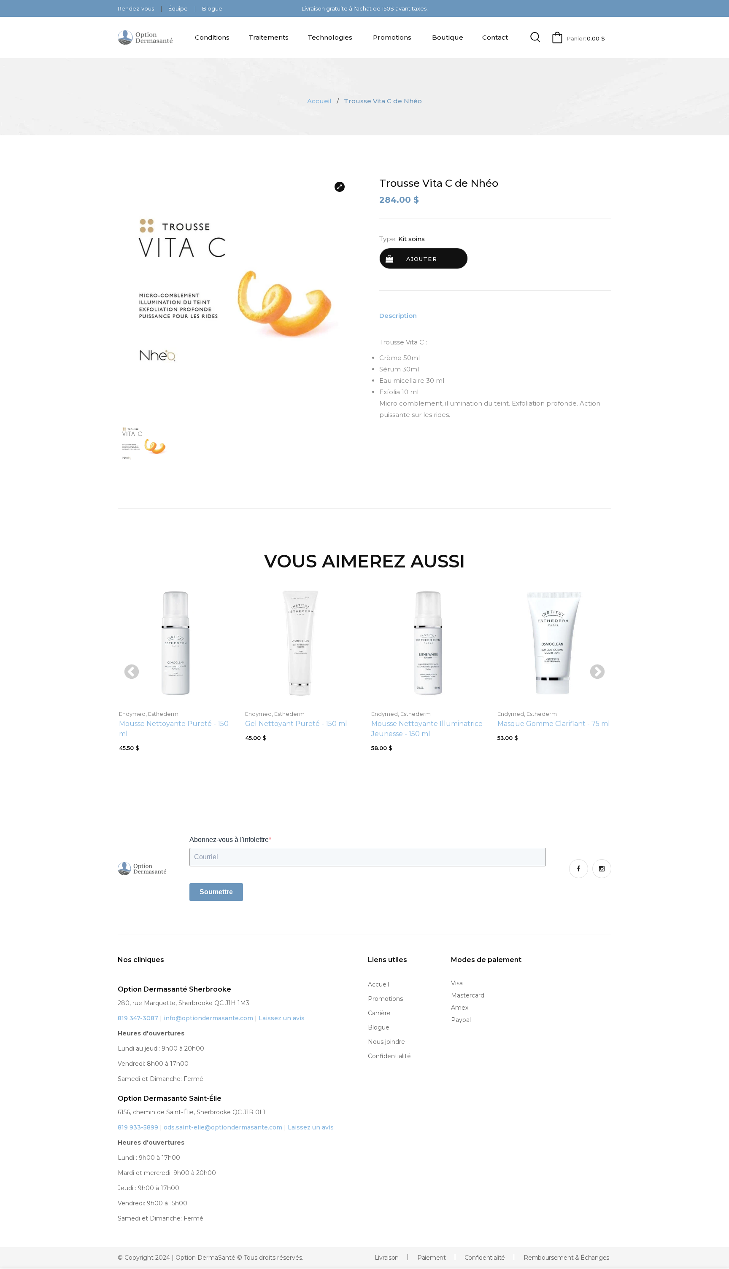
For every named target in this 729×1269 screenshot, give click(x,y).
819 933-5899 (138, 1127)
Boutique (447, 37)
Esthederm (163, 713)
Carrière (379, 1013)
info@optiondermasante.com (208, 1018)
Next (597, 672)
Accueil (319, 101)
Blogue (212, 8)
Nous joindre (386, 1042)
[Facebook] (578, 868)
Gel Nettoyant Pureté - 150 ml (296, 724)
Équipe (178, 8)
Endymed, (133, 713)
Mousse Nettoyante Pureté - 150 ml (174, 729)
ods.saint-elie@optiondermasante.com (223, 1127)
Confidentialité (389, 1056)
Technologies (330, 37)
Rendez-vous (136, 8)
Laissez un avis (282, 1018)
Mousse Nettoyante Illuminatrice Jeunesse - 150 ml (427, 729)
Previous (131, 672)
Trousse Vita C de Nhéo (438, 183)
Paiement (431, 1257)
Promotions (392, 37)
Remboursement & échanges (566, 1257)
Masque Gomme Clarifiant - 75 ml (553, 724)
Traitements (268, 37)
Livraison (387, 1257)
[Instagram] (601, 868)
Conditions (212, 37)
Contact (495, 37)
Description (398, 316)
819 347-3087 (138, 1018)
